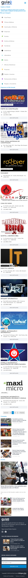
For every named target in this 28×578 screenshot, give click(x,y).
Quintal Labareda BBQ (9, 236)
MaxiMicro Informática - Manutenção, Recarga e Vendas (13, 397)
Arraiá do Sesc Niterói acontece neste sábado (18, 509)
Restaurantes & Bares (6, 169)
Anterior (6, 412)
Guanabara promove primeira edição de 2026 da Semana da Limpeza (19, 420)
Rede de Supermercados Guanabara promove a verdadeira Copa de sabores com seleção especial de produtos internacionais (19, 431)
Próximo (22, 412)
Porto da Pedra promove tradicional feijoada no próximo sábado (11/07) (18, 500)
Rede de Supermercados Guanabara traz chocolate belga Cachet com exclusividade (19, 452)
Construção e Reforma (7, 104)
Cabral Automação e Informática (9, 331)
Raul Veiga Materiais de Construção (10, 142)
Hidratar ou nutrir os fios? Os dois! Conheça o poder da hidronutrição (17, 547)
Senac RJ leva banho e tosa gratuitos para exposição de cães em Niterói (13, 486)
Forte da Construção (9, 109)
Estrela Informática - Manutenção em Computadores (13, 363)
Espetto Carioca (7, 268)
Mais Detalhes (14, 117)
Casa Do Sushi (6, 203)
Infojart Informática (9, 298)
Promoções (4, 416)
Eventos (3, 459)
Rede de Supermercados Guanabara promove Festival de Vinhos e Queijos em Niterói (19, 442)
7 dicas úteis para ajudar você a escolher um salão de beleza (17, 540)
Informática (4, 294)
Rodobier (4, 173)
